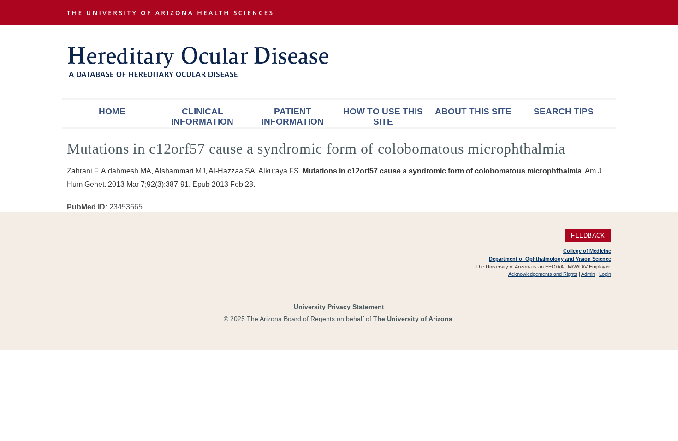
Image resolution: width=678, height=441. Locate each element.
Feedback (588, 235)
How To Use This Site (383, 116)
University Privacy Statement (339, 306)
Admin (588, 274)
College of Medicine (587, 251)
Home (112, 111)
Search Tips (564, 111)
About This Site (473, 111)
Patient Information (293, 116)
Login (605, 274)
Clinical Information (202, 116)
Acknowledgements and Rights (542, 274)
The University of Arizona (412, 318)
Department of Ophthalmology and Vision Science (550, 259)
